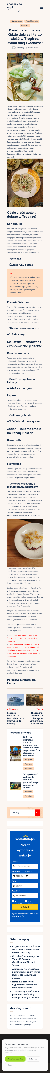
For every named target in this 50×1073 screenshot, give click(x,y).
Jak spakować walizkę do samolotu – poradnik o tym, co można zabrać (31, 781)
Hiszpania (29, 759)
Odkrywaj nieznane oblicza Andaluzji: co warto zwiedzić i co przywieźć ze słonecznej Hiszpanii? (31, 746)
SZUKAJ (25, 907)
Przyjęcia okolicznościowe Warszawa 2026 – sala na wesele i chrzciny (26, 949)
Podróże (28, 764)
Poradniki (25, 25)
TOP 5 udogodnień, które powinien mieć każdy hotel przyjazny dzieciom (25, 994)
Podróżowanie (32, 21)
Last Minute (30, 902)
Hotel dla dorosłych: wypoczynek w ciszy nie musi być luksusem (24, 985)
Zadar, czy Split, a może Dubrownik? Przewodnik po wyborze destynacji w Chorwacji (22, 638)
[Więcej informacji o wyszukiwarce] (23, 916)
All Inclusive (18, 902)
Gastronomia (16, 21)
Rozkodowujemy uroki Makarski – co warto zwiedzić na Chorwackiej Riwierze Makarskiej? (23, 653)
